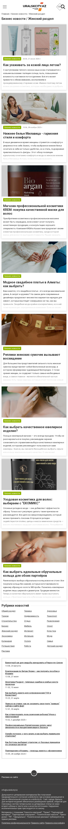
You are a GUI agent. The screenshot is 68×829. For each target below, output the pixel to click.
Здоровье (52, 611)
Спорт (50, 626)
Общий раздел (8, 611)
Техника (28, 611)
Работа (27, 646)
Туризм (5, 616)
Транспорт (52, 616)
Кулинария (7, 641)
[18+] (34, 6)
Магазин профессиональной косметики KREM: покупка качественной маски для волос (33, 209)
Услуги (27, 641)
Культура (51, 631)
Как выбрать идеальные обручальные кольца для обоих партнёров (32, 573)
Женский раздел (10, 631)
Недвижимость (31, 616)
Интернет (28, 631)
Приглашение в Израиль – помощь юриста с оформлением (33, 751)
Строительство (9, 621)
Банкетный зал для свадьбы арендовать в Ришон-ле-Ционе (34, 663)
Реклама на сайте (10, 777)
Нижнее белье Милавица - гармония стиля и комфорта (30, 135)
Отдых (27, 621)
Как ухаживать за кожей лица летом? (32, 65)
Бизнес (5, 626)
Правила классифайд (55, 823)
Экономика (7, 636)
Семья (50, 641)
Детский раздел (55, 646)
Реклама (6, 651)
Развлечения (53, 621)
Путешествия (8, 646)
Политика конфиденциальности (16, 823)
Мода (49, 636)
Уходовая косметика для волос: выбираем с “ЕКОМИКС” (28, 501)
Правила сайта (37, 823)
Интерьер (29, 636)
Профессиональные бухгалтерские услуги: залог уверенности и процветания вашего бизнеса (28, 726)
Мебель (28, 626)
